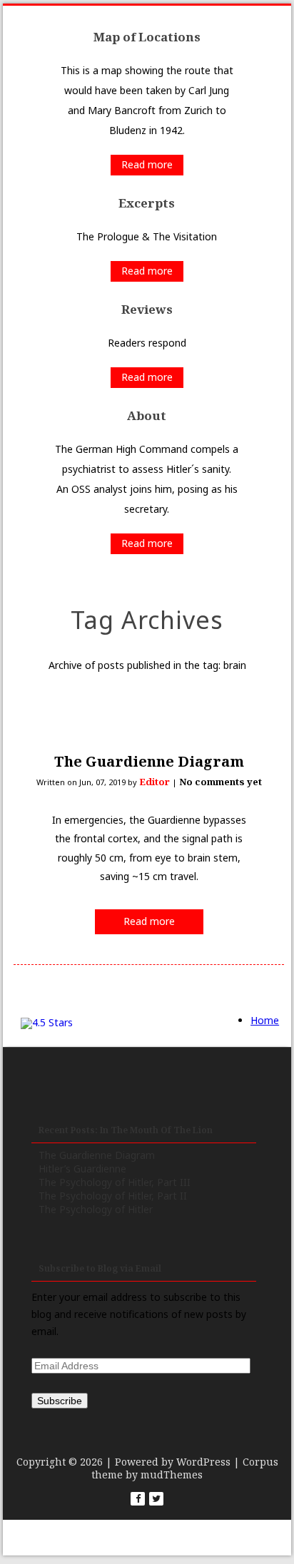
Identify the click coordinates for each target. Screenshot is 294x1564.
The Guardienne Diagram (149, 761)
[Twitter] (156, 1499)
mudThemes (172, 1474)
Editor (154, 781)
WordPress (203, 1461)
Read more (147, 164)
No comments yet (220, 781)
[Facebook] (138, 1499)
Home (264, 1020)
